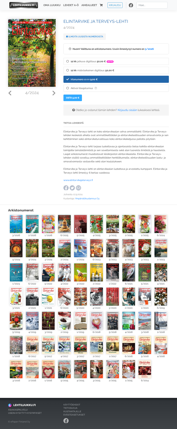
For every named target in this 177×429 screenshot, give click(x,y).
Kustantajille (72, 411)
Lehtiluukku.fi (24, 405)
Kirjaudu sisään (127, 110)
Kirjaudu (115, 5)
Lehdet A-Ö (71, 5)
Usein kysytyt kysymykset (25, 413)
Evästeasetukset (74, 414)
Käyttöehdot (71, 404)
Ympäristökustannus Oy (87, 198)
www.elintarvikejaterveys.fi (78, 180)
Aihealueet (89, 5)
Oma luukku (51, 5)
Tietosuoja (70, 408)
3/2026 (149, 48)
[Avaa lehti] (16, 224)
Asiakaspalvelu (18, 409)
